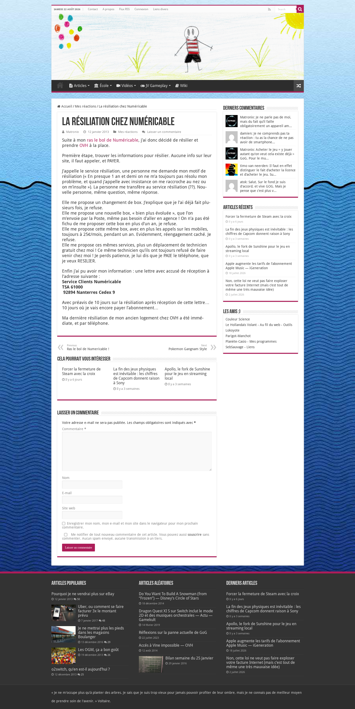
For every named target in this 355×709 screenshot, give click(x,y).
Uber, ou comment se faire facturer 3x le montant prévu (101, 611)
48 (103, 620)
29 (108, 642)
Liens (251, 347)
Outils (287, 325)
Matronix (72, 132)
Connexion (141, 9)
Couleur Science (238, 319)
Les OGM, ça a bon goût (98, 649)
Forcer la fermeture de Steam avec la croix (81, 371)
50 (78, 599)
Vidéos (127, 85)
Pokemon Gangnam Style (188, 347)
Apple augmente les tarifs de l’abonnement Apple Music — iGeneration (263, 643)
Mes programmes (263, 341)
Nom (66, 478)
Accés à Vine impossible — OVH (166, 645)
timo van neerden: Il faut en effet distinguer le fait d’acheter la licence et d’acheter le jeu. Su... (268, 170)
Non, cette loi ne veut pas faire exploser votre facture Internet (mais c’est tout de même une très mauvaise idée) (257, 285)
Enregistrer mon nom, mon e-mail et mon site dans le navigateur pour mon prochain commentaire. (130, 525)
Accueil (60, 85)
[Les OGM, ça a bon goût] (63, 656)
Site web (68, 508)
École (104, 85)
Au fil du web (270, 325)
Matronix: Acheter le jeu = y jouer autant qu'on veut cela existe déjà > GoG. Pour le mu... (267, 154)
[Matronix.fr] (177, 46)
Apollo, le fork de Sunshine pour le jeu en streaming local (187, 374)
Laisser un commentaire (164, 132)
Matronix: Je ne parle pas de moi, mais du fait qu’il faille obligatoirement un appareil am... (266, 121)
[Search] (300, 9)
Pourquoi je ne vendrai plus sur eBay (82, 594)
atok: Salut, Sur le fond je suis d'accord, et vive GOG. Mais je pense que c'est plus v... (263, 186)
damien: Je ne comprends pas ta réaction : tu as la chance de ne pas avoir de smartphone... (266, 137)
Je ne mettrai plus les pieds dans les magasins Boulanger (101, 632)
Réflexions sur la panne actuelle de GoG (173, 632)
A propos (108, 9)
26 (108, 655)
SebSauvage (234, 347)
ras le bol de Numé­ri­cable (112, 140)
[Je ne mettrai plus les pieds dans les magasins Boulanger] (63, 634)
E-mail (67, 493)
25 (82, 674)
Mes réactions (85, 106)
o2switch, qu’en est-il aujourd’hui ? (80, 669)
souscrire (195, 534)
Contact (93, 9)
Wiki (183, 85)
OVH (83, 145)
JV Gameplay (157, 85)
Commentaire (74, 429)
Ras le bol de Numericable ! (88, 347)
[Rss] (269, 9)
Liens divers (160, 9)
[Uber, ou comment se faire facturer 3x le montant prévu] (63, 613)
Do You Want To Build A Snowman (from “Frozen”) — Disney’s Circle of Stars (173, 596)
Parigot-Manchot (238, 336)
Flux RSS (124, 9)
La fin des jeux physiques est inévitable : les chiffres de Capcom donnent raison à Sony (136, 376)
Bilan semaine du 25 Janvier (189, 658)
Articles (80, 85)
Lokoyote (233, 330)
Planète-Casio (236, 341)
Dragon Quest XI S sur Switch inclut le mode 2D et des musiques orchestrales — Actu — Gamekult (176, 615)
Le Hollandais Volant (241, 325)
